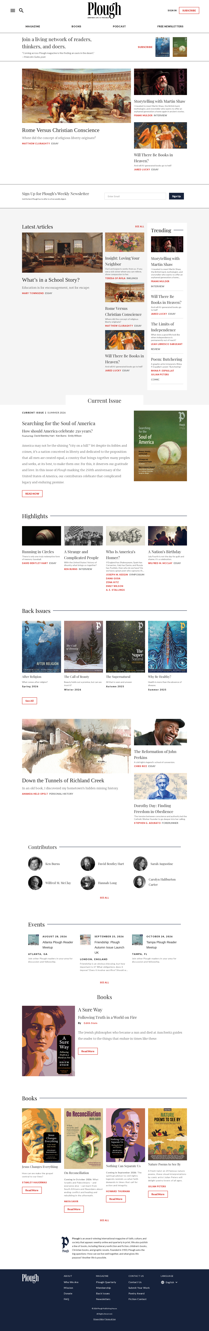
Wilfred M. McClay (160, 563)
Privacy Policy (98, 1319)
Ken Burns (71, 569)
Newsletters (103, 1299)
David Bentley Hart (35, 563)
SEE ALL (139, 226)
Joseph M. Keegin (117, 574)
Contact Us (135, 1282)
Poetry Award (137, 1293)
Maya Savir (71, 1201)
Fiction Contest (138, 1299)
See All (29, 700)
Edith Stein (90, 1023)
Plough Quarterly (106, 1282)
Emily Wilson (114, 586)
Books (76, 26)
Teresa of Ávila (115, 278)
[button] (13, 10)
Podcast (119, 26)
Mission (68, 1287)
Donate (68, 1293)
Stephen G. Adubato (147, 823)
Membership (103, 1287)
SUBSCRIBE (189, 10)
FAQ (66, 1299)
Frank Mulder (143, 115)
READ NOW (32, 493)
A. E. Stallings (115, 590)
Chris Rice (140, 766)
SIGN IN (172, 10)
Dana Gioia (113, 578)
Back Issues (103, 1293)
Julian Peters (157, 1186)
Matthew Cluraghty (36, 143)
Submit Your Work (139, 1287)
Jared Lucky (142, 169)
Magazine (33, 26)
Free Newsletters (170, 26)
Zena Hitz (112, 582)
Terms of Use (110, 1319)
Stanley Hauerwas (34, 1182)
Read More (87, 1051)
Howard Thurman (118, 1191)
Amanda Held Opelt (35, 794)
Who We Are (71, 1282)
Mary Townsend (33, 293)
